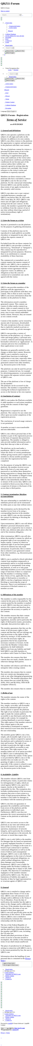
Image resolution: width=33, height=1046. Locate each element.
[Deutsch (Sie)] (20, 51)
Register (16, 70)
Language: (4, 111)
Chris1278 (15, 1030)
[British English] (9, 53)
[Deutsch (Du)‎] (9, 51)
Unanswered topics (11, 87)
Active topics (9, 84)
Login (10, 70)
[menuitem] (14, 26)
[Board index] (1, 18)
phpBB (10, 1023)
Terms (7, 99)
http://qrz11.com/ (19, 1028)
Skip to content (5, 11)
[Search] (13, 48)
